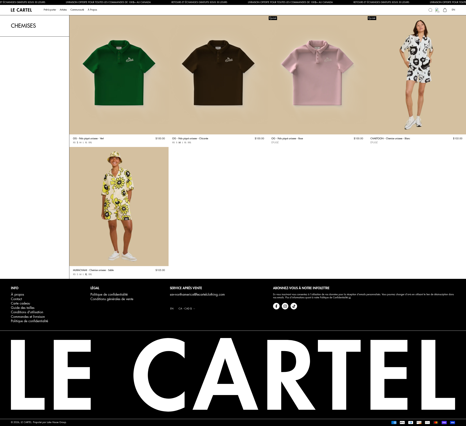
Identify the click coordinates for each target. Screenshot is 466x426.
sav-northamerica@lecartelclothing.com (197, 294)
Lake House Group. (57, 422)
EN (453, 10)
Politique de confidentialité (29, 321)
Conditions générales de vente (111, 299)
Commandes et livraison (28, 316)
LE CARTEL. (26, 422)
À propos (17, 294)
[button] (430, 10)
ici (350, 297)
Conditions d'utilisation (27, 312)
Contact (16, 299)
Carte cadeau (20, 303)
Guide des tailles (22, 307)
